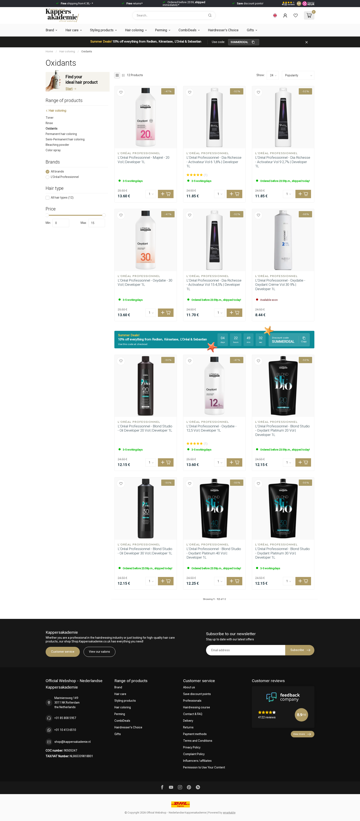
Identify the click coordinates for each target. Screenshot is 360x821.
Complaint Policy (194, 754)
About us (189, 687)
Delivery (188, 720)
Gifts (250, 30)
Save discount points (197, 694)
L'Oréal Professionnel (65, 177)
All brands (57, 171)
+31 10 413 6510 (65, 730)
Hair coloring (134, 30)
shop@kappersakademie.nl (72, 741)
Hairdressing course (196, 707)
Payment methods (195, 734)
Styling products (102, 30)
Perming (161, 30)
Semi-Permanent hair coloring (65, 139)
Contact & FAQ (192, 714)
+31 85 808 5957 (65, 718)
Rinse (49, 123)
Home (49, 51)
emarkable (229, 812)
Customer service (62, 651)
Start (69, 89)
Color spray (53, 150)
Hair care (72, 30)
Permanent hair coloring (61, 134)
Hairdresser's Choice (223, 30)
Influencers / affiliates (197, 760)
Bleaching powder (57, 145)
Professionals (192, 700)
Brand (50, 30)
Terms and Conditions (197, 740)
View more (299, 734)
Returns (188, 727)
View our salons (99, 651)
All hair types (62, 197)
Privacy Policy (191, 747)
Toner (50, 118)
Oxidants (86, 51)
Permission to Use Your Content (204, 767)
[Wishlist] (296, 15)
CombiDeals (187, 30)
